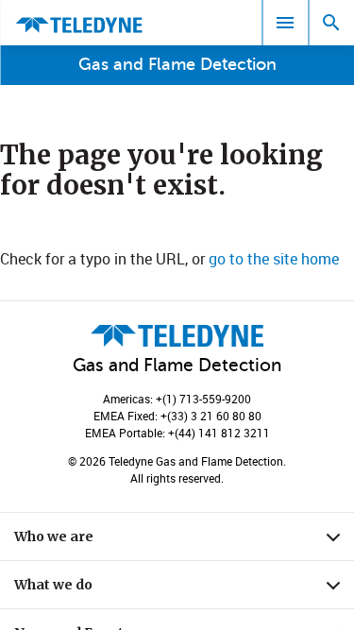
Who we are (184, 541)
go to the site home (274, 258)
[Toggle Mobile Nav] (285, 22)
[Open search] (331, 22)
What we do (184, 589)
